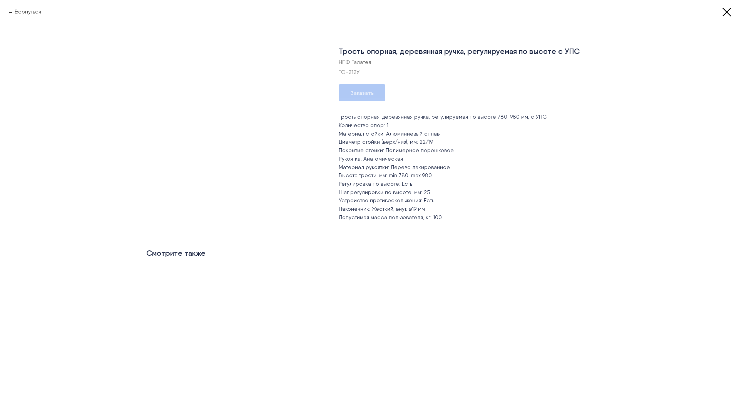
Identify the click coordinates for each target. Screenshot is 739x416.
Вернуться (28, 11)
